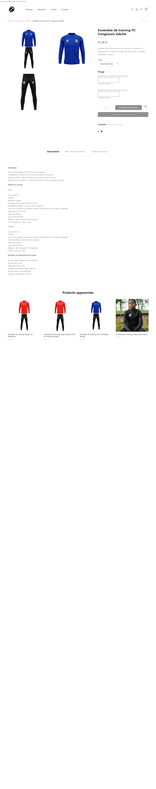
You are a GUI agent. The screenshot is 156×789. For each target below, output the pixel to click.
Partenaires (42, 9)
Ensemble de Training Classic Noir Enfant (131, 334)
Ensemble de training (22, 21)
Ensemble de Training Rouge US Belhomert (20, 335)
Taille (100, 60)
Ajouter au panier (128, 107)
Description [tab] (53, 151)
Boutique (29, 9)
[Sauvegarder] (145, 107)
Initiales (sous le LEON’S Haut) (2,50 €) (113, 76)
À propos (64, 9)
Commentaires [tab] (100, 151)
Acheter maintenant (123, 114)
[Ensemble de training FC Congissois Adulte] (98, 131)
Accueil (10, 21)
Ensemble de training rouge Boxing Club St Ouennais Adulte (59, 335)
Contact (54, 9)
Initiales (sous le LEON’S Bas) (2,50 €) (112, 90)
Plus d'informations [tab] (75, 151)
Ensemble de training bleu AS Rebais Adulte (94, 335)
